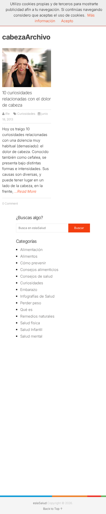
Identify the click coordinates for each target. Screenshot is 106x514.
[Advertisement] (53, 378)
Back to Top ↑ (53, 509)
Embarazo (28, 289)
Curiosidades (26, 113)
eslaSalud (40, 503)
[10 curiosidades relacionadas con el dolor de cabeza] (26, 67)
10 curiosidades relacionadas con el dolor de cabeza (26, 99)
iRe (7, 113)
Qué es (26, 309)
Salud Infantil (31, 329)
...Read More (25, 191)
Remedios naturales (37, 316)
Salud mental (31, 336)
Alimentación (31, 249)
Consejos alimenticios (39, 269)
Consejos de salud (36, 276)
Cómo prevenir (33, 263)
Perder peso (30, 303)
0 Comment (10, 203)
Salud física (30, 323)
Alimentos (28, 256)
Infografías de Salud (37, 296)
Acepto (67, 21)
